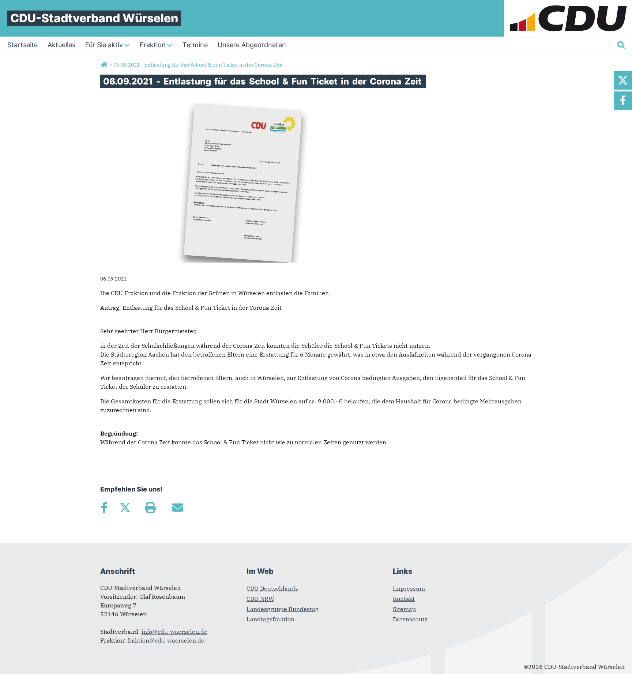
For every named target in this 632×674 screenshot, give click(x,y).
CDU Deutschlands (272, 588)
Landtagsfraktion (270, 619)
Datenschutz (410, 619)
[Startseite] (568, 4)
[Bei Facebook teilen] (104, 507)
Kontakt (404, 598)
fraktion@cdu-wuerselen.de (165, 640)
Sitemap (404, 609)
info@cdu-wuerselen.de (174, 631)
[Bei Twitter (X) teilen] (125, 507)
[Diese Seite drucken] (150, 507)
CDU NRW (260, 598)
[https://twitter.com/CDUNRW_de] (623, 80)
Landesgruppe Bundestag (283, 609)
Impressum (409, 588)
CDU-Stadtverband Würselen (94, 18)
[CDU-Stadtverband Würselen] (104, 64)
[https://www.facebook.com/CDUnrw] (623, 100)
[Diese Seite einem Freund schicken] (177, 507)
